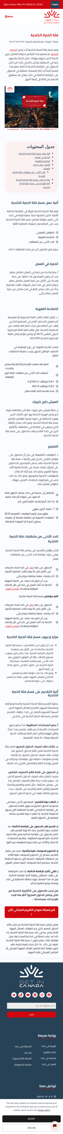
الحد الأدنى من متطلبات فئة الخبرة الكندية (28, 174)
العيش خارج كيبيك (41, 165)
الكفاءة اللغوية (42, 161)
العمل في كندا (49, 1064)
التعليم (47, 168)
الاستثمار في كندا (23, 1046)
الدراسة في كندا (48, 1058)
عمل (31, 567)
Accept (31, 1119)
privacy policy (44, 1110)
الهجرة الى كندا (48, 1046)
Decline (32, 1128)
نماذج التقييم (50, 1052)
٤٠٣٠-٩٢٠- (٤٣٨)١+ (44, 1096)
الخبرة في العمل (42, 157)
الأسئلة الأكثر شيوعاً (22, 1058)
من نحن (28, 1052)
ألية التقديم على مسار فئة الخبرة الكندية (34, 185)
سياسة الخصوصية (23, 1064)
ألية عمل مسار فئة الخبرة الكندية (34, 153)
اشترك (31, 1014)
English (55, 4)
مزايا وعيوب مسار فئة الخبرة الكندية (33, 180)
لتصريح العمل (12, 588)
